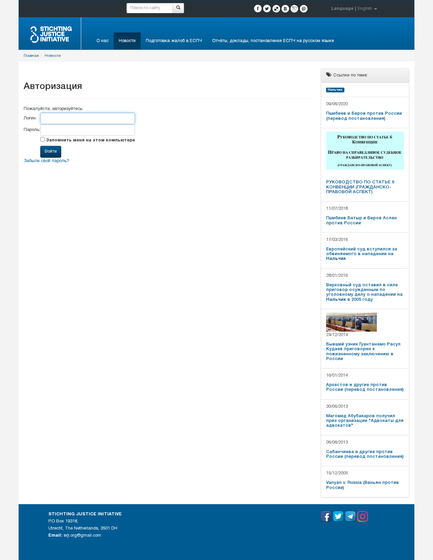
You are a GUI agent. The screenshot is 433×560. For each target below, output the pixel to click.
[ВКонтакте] (285, 9)
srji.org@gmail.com (82, 536)
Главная (31, 56)
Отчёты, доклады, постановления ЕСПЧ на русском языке (273, 41)
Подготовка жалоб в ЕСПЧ (174, 41)
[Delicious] (276, 9)
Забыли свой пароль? (46, 161)
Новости (127, 41)
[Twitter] (267, 9)
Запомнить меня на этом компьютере (90, 140)
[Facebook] (258, 9)
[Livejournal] (294, 9)
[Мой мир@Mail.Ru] (303, 9)
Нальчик (335, 89)
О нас (102, 41)
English (365, 9)
